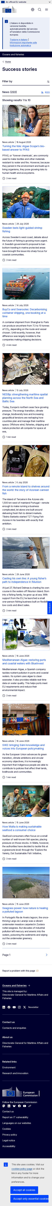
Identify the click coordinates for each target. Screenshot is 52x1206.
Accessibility (8, 1146)
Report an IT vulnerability (15, 1117)
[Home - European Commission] (9, 9)
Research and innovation (15, 1073)
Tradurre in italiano (19, 39)
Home (8, 61)
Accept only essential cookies (31, 1198)
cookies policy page (22, 1168)
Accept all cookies (24, 1190)
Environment (8, 1067)
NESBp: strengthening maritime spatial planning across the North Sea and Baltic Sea (25, 398)
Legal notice (8, 1140)
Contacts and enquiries (14, 1027)
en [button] (32, 9)
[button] (20, 970)
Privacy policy (9, 1134)
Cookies (6, 1128)
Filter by (7, 81)
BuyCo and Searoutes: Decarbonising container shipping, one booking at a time (24, 313)
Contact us (8, 1111)
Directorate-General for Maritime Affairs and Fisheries (25, 1045)
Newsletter (33, 1007)
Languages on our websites (16, 1123)
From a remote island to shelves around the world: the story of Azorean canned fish (25, 490)
